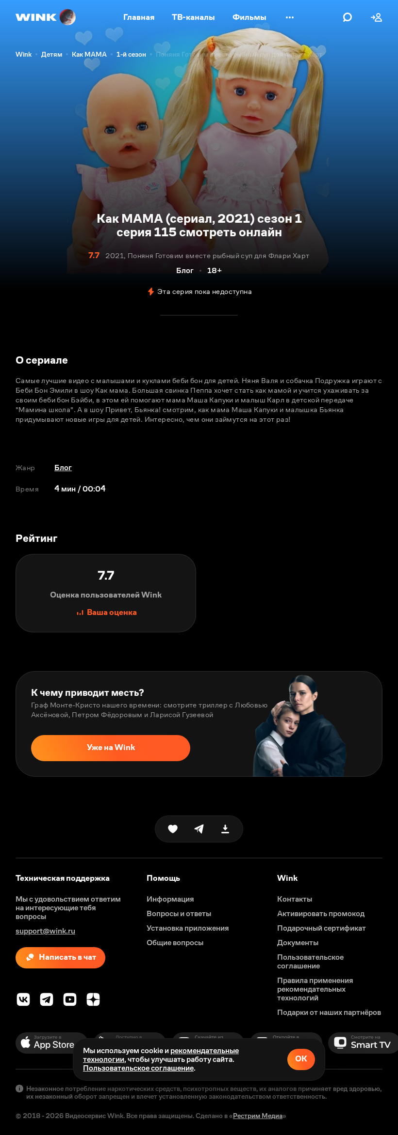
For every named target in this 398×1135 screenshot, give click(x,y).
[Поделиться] (199, 829)
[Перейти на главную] (46, 17)
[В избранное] (173, 829)
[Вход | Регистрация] (376, 17)
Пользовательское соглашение (138, 1068)
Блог (63, 467)
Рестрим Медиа (257, 1116)
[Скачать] (225, 829)
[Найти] (347, 17)
